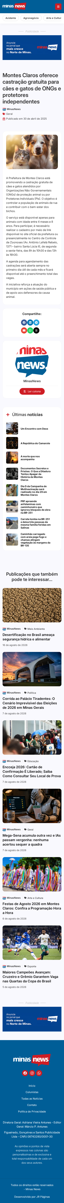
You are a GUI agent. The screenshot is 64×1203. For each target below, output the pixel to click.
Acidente (10, 17)
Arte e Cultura (35, 897)
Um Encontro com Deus (34, 428)
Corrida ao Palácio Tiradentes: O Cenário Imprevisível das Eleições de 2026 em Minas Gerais (30, 703)
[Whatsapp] (39, 1073)
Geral (9, 113)
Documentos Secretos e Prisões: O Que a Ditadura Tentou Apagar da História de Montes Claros (36, 474)
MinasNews (14, 109)
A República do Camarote (35, 443)
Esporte (31, 966)
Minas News (33, 1189)
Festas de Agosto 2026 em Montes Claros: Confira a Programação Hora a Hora (32, 908)
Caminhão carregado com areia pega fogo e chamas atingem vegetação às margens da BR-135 (35, 540)
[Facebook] (25, 1073)
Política (31, 692)
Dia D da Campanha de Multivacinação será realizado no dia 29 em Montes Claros (34, 490)
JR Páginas (43, 1196)
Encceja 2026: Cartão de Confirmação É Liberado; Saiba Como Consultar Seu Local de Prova (32, 771)
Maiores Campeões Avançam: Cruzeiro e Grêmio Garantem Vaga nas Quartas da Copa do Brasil (30, 976)
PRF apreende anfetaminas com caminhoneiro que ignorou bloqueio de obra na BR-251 (35, 507)
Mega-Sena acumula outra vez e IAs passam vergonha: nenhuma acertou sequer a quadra (32, 839)
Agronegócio (31, 17)
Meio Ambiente (36, 628)
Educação (33, 761)
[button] (24, 322)
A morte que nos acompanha (30, 458)
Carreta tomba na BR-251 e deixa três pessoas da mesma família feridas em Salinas (36, 523)
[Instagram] (32, 1073)
